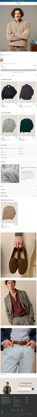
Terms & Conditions (3, 415)
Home (2, 395)
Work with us (27, 402)
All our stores (27, 399)
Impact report (15, 399)
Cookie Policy (13, 415)
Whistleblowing (18, 415)
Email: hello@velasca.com (17, 406)
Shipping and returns (16, 402)
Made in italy (4, 196)
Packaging (3, 193)
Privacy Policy (9, 415)
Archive (26, 403)
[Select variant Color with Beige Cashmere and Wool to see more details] (2, 60)
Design (2, 189)
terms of (28, 391)
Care (2, 186)
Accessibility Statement (16, 400)
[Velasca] (18, 3)
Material (3, 162)
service (18, 391)
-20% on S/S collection (21, 0)
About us (26, 400)
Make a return (15, 403)
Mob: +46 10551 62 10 (17, 404)
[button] (1, 3)
